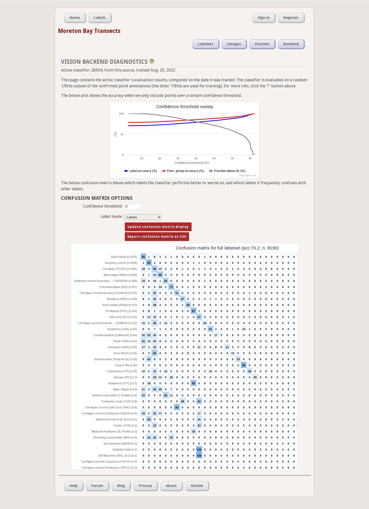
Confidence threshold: (102, 206)
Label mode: (111, 216)
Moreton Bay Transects (89, 31)
